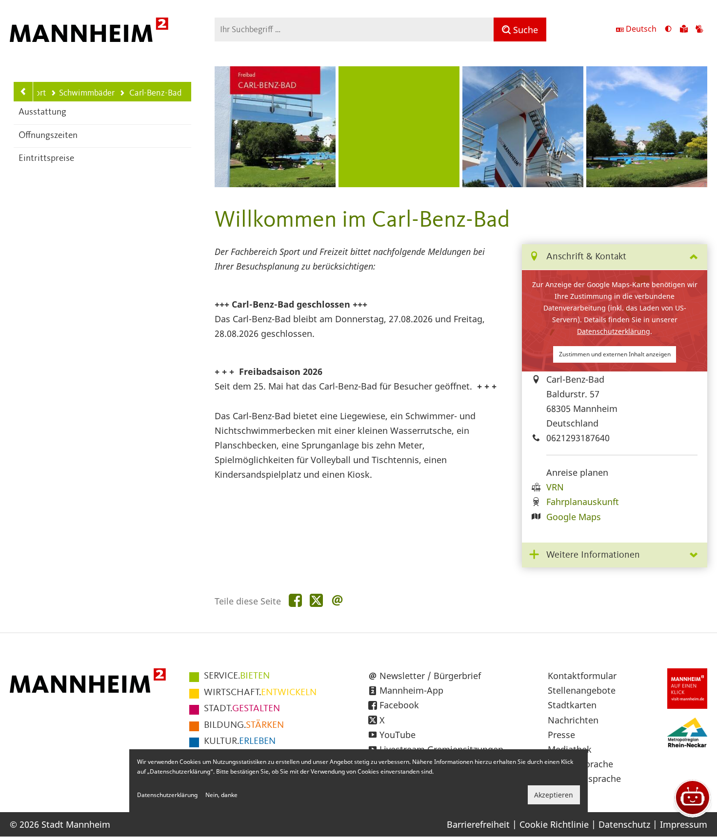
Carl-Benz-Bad (150, 94)
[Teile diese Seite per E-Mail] (337, 601)
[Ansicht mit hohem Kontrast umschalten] (668, 29)
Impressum (683, 824)
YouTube (397, 734)
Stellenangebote (582, 690)
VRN (555, 487)
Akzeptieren (553, 794)
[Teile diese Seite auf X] (316, 601)
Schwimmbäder (86, 93)
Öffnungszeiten (48, 135)
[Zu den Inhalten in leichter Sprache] (684, 29)
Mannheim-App (411, 690)
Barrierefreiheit (478, 824)
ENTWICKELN (260, 693)
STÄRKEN (244, 725)
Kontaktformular (582, 675)
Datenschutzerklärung (613, 331)
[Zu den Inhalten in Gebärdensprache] (699, 29)
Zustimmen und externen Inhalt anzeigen (615, 354)
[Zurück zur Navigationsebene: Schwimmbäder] (23, 91)
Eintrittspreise (46, 158)
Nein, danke (221, 795)
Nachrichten (573, 720)
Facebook (399, 705)
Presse (561, 734)
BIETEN (237, 676)
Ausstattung (42, 112)
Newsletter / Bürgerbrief (430, 675)
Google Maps (573, 517)
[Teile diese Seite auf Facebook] (295, 601)
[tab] (614, 257)
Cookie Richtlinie (554, 824)
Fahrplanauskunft (582, 501)
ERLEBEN (240, 741)
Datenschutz (624, 824)
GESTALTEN (242, 709)
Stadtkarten (572, 705)
